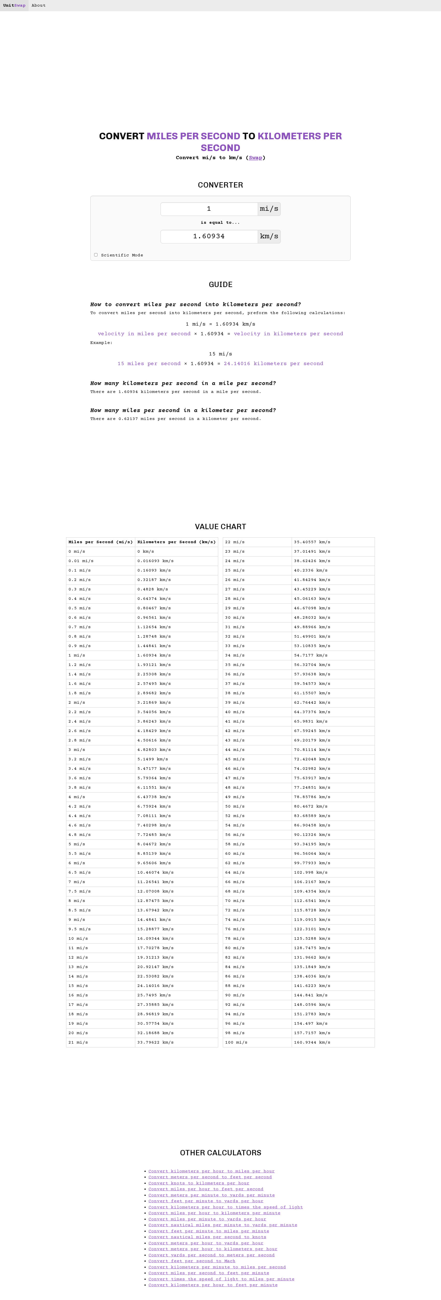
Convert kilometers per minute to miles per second (217, 1267)
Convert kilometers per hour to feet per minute (213, 1285)
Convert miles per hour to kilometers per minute (214, 1213)
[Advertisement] (39, 650)
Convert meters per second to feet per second (210, 1177)
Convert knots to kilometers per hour (199, 1183)
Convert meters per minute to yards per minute (212, 1195)
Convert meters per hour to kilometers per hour (213, 1249)
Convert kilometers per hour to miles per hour (212, 1171)
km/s (269, 236)
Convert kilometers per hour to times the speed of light (226, 1207)
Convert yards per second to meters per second (212, 1255)
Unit (14, 5)
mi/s (269, 209)
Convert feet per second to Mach (192, 1261)
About (39, 5)
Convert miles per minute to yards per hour (207, 1219)
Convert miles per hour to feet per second (206, 1189)
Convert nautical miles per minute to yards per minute (223, 1225)
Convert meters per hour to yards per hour (206, 1243)
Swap (255, 158)
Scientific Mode (122, 255)
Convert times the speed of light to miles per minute (222, 1279)
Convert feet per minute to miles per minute (209, 1231)
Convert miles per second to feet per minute (209, 1273)
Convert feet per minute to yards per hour (206, 1201)
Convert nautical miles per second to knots (207, 1237)
